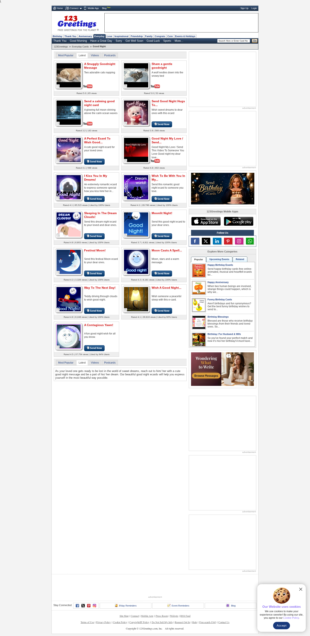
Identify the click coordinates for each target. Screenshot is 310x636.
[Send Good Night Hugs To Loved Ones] (136, 112)
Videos (95, 55)
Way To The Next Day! (100, 287)
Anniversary (85, 36)
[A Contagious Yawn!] (69, 336)
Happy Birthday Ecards (220, 265)
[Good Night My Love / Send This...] (136, 149)
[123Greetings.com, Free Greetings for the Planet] (78, 22)
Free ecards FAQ (207, 606)
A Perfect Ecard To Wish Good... (97, 140)
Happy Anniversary (218, 282)
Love (109, 36)
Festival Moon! (95, 250)
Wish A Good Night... (166, 287)
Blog (104, 8)
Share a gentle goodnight (162, 65)
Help (194, 606)
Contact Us (223, 606)
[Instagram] (94, 590)
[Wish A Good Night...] (136, 299)
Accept (281, 625)
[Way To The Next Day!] (69, 299)
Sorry (119, 40)
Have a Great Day (101, 40)
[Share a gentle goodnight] (136, 75)
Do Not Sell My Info (162, 606)
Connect (74, 8)
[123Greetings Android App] (238, 221)
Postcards (110, 55)
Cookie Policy (120, 606)
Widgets (174, 600)
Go (254, 40)
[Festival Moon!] (69, 261)
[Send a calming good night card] (69, 112)
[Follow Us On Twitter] (206, 241)
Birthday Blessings (218, 316)
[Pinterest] (88, 590)
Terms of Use (87, 606)
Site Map (124, 600)
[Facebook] (77, 590)
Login (254, 8)
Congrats (160, 36)
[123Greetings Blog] (222, 369)
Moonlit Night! (162, 213)
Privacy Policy (103, 606)
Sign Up (244, 8)
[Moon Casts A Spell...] (136, 261)
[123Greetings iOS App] (206, 221)
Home (60, 8)
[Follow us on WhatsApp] (250, 241)
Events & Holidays (185, 36)
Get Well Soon (134, 40)
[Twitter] (83, 590)
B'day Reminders (128, 590)
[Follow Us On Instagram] (239, 241)
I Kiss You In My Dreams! (95, 177)
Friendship (137, 36)
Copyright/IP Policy (139, 606)
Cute (170, 36)
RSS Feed (185, 600)
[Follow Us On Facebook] (195, 241)
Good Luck (153, 40)
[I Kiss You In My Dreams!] (69, 187)
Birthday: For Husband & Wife (224, 334)
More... (179, 40)
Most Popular (65, 55)
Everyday (99, 36)
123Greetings (61, 46)
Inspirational (121, 36)
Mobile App (93, 8)
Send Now (163, 124)
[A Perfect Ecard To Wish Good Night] (69, 150)
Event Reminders (180, 590)
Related (240, 259)
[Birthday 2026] (222, 188)
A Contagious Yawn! (98, 325)
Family (148, 36)
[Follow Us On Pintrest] (228, 241)
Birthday (57, 36)
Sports (167, 40)
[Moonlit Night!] (136, 224)
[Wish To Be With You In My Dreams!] (136, 187)
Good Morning (78, 40)
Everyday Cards (80, 46)
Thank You (70, 36)
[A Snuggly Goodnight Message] (69, 75)
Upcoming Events (219, 259)
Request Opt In (182, 606)
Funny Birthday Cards (220, 299)
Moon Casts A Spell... (167, 250)
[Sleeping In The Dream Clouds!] (69, 224)
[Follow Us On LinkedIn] (217, 241)
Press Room (162, 600)
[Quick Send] (58, 86)
